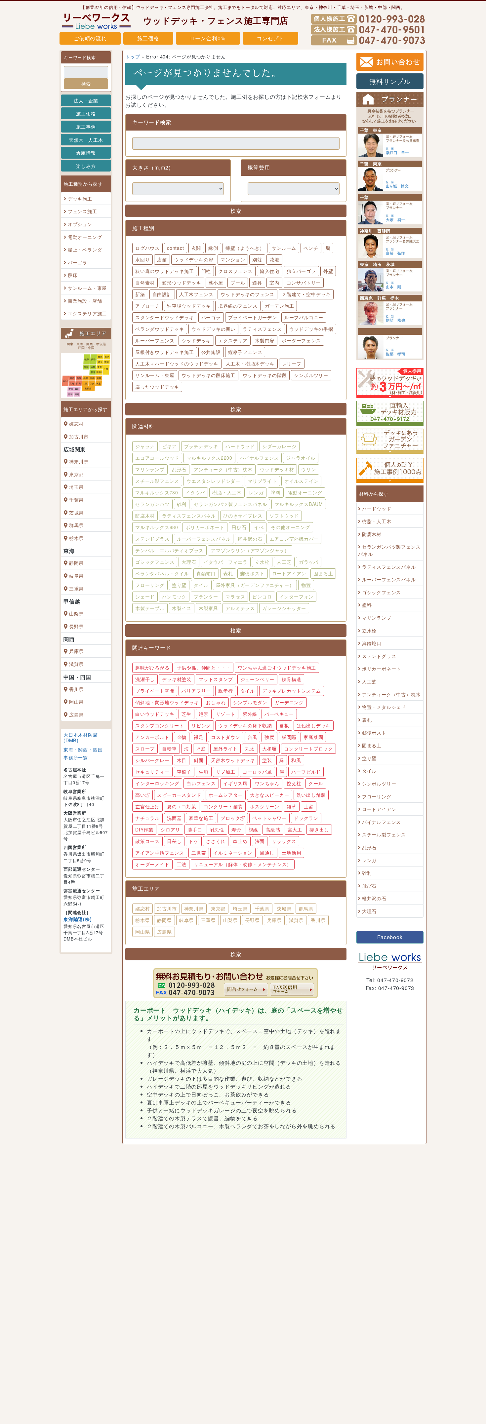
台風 (253, 737)
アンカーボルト (152, 737)
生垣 (204, 771)
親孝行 (225, 690)
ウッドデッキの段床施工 (208, 375)
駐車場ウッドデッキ (189, 305)
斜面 (199, 760)
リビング (201, 725)
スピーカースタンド (179, 794)
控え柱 (294, 783)
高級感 (272, 829)
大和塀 (269, 748)
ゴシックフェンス (154, 561)
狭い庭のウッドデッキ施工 (164, 271)
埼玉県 (76, 486)
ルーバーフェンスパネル (204, 538)
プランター (206, 596)
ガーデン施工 (279, 305)
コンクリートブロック (308, 748)
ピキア (169, 446)
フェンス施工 (82, 211)
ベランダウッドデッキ (159, 329)
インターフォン (296, 596)
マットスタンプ (216, 679)
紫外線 (250, 714)
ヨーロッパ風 (257, 771)
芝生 (186, 714)
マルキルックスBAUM (298, 504)
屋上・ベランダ (85, 249)
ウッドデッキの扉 (193, 259)
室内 (274, 282)
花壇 (274, 259)
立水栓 (262, 561)
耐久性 (217, 829)
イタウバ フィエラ (226, 561)
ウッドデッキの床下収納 (245, 725)
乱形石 (179, 469)
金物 (182, 737)
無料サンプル (390, 81)
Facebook (389, 937)
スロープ (145, 748)
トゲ (194, 841)
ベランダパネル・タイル (162, 573)
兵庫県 (76, 651)
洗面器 (174, 818)
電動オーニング (85, 236)
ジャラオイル (300, 457)
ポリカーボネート (204, 527)
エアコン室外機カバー (293, 538)
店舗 (162, 259)
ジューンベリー (257, 679)
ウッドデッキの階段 (265, 375)
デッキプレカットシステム (291, 690)
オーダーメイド (152, 864)
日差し (174, 841)
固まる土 (323, 573)
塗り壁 (179, 585)
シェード (145, 596)
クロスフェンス (235, 271)
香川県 (76, 688)
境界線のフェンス (237, 305)
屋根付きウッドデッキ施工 (164, 352)
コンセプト (270, 38)
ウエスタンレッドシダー (213, 481)
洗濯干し (145, 679)
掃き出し (319, 829)
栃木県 (76, 537)
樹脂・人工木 (227, 492)
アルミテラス (240, 608)
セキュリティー (152, 771)
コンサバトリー (304, 282)
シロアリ (170, 829)
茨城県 (76, 512)
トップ (132, 56)
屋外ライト (225, 748)
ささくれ (215, 841)
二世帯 (198, 852)
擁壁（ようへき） (244, 248)
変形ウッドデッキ (181, 282)
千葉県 (76, 499)
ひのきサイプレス (242, 515)
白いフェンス (201, 783)
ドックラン (306, 818)
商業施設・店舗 (85, 300)
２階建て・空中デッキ (306, 294)
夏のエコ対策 (181, 806)
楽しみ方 (86, 165)
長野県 (76, 626)
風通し (267, 852)
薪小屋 (216, 282)
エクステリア (233, 340)
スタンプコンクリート (159, 725)
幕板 (284, 725)
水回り (142, 259)
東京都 (76, 474)
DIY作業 (144, 829)
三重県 (76, 588)
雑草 (292, 806)
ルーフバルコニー (303, 317)
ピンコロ (262, 596)
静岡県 (76, 562)
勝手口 (194, 829)
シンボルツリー (311, 375)
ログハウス (147, 248)
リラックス (284, 841)
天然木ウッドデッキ (233, 760)
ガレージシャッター (284, 608)
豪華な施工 (201, 818)
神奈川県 (79, 461)
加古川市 (79, 436)
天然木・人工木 (86, 139)
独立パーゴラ (301, 271)
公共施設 (211, 352)
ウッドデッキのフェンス (247, 294)
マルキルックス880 (156, 527)
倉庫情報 (86, 152)
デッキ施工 (80, 198)
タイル (201, 585)
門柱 (206, 271)
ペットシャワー (269, 818)
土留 (309, 806)
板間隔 (289, 737)
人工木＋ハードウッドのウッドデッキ (177, 363)
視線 (254, 829)
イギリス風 (235, 783)
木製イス (181, 608)
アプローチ (147, 305)
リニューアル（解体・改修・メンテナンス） (243, 864)
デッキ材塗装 (176, 679)
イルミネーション (232, 852)
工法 (182, 864)
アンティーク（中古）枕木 (223, 469)
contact (175, 248)
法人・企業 (86, 100)
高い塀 (142, 794)
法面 (260, 841)
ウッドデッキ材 (277, 469)
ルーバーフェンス (154, 340)
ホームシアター (226, 794)
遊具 (257, 282)
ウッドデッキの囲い (213, 329)
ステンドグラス (152, 538)
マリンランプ (150, 469)
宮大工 (295, 829)
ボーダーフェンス (301, 340)
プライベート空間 (154, 690)
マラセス (235, 596)
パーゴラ (77, 262)
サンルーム (284, 248)
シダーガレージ (279, 446)
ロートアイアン (289, 573)
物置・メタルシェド (384, 707)
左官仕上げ (147, 806)
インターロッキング (157, 783)
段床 (73, 275)
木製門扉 (264, 340)
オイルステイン (301, 481)
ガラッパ (308, 561)
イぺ (259, 527)
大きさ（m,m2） (153, 167)
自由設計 (162, 294)
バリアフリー (196, 690)
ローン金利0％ (208, 38)
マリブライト (262, 481)
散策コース (147, 841)
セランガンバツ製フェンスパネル (230, 504)
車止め (240, 841)
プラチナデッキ (201, 446)
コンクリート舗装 (223, 806)
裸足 (199, 737)
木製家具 (208, 608)
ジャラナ (145, 446)
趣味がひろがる (152, 667)
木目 (182, 760)
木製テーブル (150, 608)
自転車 (169, 748)
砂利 (182, 504)
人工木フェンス (196, 294)
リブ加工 (225, 771)
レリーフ (292, 363)
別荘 (257, 259)
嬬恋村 (76, 423)
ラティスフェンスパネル (189, 515)
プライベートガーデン (252, 317)
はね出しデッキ (314, 725)
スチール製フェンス (157, 481)
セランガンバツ (152, 504)
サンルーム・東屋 (87, 287)
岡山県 (76, 701)
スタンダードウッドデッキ (164, 317)
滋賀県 (76, 663)
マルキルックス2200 (209, 457)
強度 (269, 737)
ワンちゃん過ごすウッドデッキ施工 (277, 667)
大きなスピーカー (269, 794)
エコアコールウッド (157, 457)
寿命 (236, 829)
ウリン (308, 469)
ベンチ (311, 248)
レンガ (256, 492)
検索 (86, 83)
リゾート (225, 714)
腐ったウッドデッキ (157, 386)
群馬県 (76, 524)
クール (315, 783)
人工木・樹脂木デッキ (250, 363)
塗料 (276, 492)
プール (237, 282)
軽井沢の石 (250, 538)
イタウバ (195, 492)
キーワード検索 (80, 57)
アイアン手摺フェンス (159, 852)
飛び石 (239, 527)
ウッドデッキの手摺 (311, 329)
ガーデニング (289, 702)
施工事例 (86, 126)
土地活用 (291, 852)
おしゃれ (215, 702)
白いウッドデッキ (154, 714)
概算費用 (259, 167)
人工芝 (284, 561)
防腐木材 (145, 515)
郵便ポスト (252, 573)
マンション (233, 259)
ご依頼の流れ (90, 38)
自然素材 (145, 282)
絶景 (204, 714)
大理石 (189, 561)
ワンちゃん (267, 783)
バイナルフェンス (259, 457)
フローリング (150, 585)
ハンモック (174, 596)
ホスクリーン (264, 806)
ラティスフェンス (262, 329)
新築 (140, 294)
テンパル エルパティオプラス (169, 550)
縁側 (213, 248)
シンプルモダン (250, 702)
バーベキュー (279, 714)
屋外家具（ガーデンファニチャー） (255, 585)
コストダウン (225, 737)
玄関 (196, 248)
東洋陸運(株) (77, 919)
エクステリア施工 (87, 313)
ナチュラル (147, 818)
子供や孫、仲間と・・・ (204, 667)
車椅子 (184, 771)
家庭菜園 (313, 737)
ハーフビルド (306, 771)
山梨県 (76, 613)
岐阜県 (76, 575)
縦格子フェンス (245, 352)
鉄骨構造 (291, 679)
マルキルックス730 (156, 492)
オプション (80, 223)
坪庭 (201, 748)
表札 (228, 573)
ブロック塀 (233, 818)
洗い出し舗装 (311, 794)
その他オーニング (290, 527)
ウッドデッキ (196, 340)
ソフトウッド (284, 515)
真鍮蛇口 (206, 573)
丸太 (250, 748)
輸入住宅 (269, 271)
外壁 (328, 271)
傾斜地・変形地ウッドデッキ (167, 702)
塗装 (267, 760)
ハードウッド (240, 446)
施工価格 (148, 38)
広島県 (76, 714)
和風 (296, 760)
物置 (306, 585)
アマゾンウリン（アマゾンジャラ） (250, 550)
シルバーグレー (152, 760)
